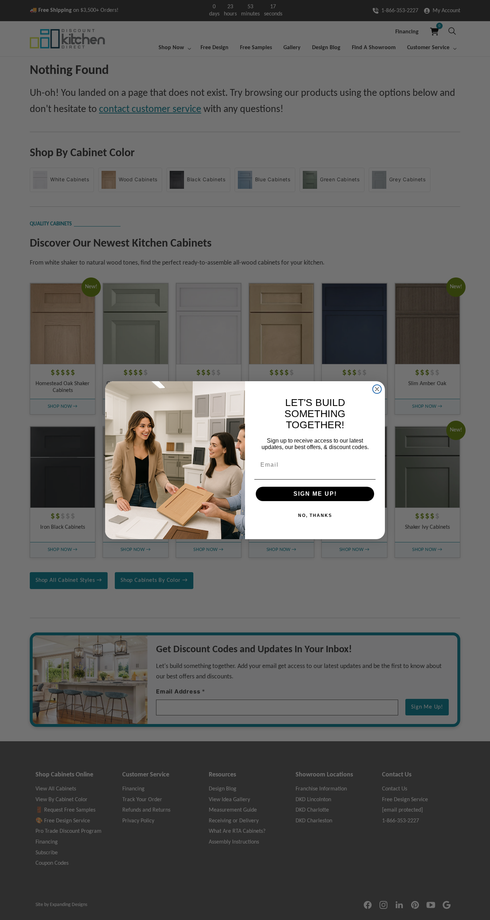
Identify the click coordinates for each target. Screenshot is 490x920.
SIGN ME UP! (315, 494)
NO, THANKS (315, 515)
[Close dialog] (377, 389)
